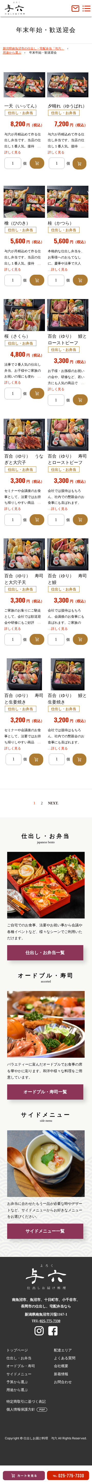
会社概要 (61, 1366)
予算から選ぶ (17, 1382)
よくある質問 (64, 1358)
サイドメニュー (18, 1374)
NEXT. (53, 803)
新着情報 (61, 1374)
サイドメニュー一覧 (45, 1231)
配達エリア (63, 1350)
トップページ (17, 1350)
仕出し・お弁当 (18, 1358)
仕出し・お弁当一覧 (45, 952)
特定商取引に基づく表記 (26, 1401)
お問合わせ (63, 1382)
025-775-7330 (50, 1321)
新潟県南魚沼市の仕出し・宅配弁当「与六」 (33, 48)
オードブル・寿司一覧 (45, 1091)
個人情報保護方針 (20, 1409)
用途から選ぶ (12, 52)
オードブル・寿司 (20, 1366)
